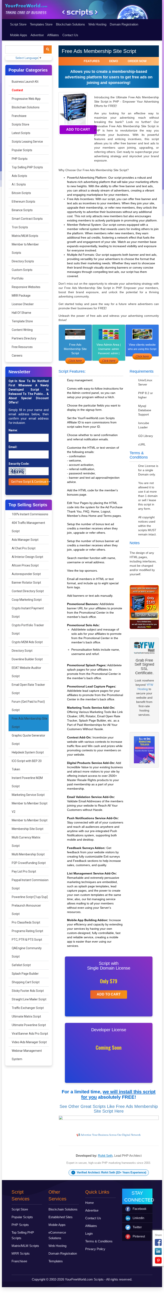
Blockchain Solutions (70, 24)
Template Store (22, 321)
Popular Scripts (22, 150)
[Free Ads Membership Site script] (108, 361)
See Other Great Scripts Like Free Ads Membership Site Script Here (109, 1108)
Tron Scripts (20, 227)
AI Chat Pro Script (23, 548)
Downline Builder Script (27, 659)
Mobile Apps (18, 35)
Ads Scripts (19, 176)
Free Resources (22, 347)
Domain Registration (124, 24)
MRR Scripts (21, 1253)
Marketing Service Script (28, 794)
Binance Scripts (22, 210)
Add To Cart (78, 129)
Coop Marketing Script (27, 599)
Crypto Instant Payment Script (28, 612)
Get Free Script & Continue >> (30, 481)
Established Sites (60, 1217)
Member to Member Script (29, 820)
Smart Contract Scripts (27, 218)
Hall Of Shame (21, 312)
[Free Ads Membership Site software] (75, 361)
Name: (13, 430)
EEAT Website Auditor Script (26, 672)
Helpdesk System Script (28, 752)
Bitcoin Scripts (21, 193)
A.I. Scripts (19, 184)
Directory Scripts (23, 261)
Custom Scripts (22, 270)
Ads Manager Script (25, 539)
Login (89, 1233)
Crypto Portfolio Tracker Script (28, 629)
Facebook (139, 1208)
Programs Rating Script (27, 931)
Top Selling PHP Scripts (27, 167)
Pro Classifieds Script (26, 922)
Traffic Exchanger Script (28, 1008)
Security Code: (19, 463)
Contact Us (70, 35)
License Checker (23, 304)
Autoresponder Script (26, 574)
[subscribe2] (48, 49)
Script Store (18, 24)
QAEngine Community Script (27, 952)
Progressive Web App (26, 98)
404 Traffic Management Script (28, 527)
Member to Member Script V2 (29, 807)
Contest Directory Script (28, 591)
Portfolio (17, 278)
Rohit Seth (105, 1155)
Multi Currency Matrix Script (26, 841)
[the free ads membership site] (142, 356)
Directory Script (22, 650)
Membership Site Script (27, 829)
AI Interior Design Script (27, 557)
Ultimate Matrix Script (26, 1016)
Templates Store (41, 24)
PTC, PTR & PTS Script (27, 939)
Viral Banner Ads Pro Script (30, 1033)
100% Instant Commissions (30, 514)
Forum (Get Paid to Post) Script (28, 706)
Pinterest (139, 1236)
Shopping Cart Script (26, 982)
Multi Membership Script (28, 854)
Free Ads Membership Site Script (29, 723)
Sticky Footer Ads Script (28, 990)
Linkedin (138, 1218)
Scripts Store (20, 124)
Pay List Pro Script (24, 871)
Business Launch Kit (25, 81)
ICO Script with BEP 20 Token (27, 765)
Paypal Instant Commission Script (30, 884)
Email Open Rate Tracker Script (28, 689)
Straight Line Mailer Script (29, 999)
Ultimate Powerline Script (29, 1025)
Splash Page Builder (25, 973)
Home (89, 1202)
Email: (13, 447)
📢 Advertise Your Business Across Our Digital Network (108, 1134)
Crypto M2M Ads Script (27, 642)
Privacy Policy (95, 1249)
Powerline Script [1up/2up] (30, 897)
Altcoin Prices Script (25, 565)
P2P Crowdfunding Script (29, 863)
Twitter (137, 1227)
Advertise (37, 35)
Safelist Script (21, 965)
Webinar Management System (27, 1055)
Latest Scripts (21, 133)
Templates (55, 1261)
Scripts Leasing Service (27, 141)
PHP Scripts (20, 158)
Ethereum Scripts (23, 201)
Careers (17, 355)
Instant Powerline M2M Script (27, 782)
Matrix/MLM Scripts (25, 236)
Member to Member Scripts (25, 248)
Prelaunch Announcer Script (26, 910)
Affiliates (53, 35)
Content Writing (22, 330)
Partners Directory (24, 338)
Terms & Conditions (99, 1241)
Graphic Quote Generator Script (28, 740)
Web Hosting (97, 24)
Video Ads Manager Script (29, 1042)
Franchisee (19, 116)
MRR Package (21, 295)
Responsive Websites (26, 287)
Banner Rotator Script (26, 582)
